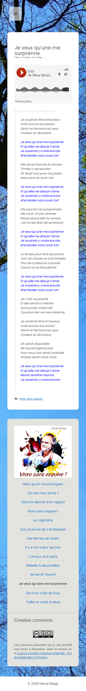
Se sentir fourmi (43, 574)
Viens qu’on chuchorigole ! (43, 484)
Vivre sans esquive (31, 398)
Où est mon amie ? (43, 493)
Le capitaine (43, 520)
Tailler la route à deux (43, 602)
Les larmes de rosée (43, 538)
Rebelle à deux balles (43, 565)
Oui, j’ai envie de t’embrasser (43, 529)
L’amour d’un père (43, 556)
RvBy (17, 111)
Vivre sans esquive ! (43, 511)
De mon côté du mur (43, 593)
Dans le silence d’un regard (43, 502)
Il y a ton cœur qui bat (43, 547)
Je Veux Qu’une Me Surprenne (38, 111)
